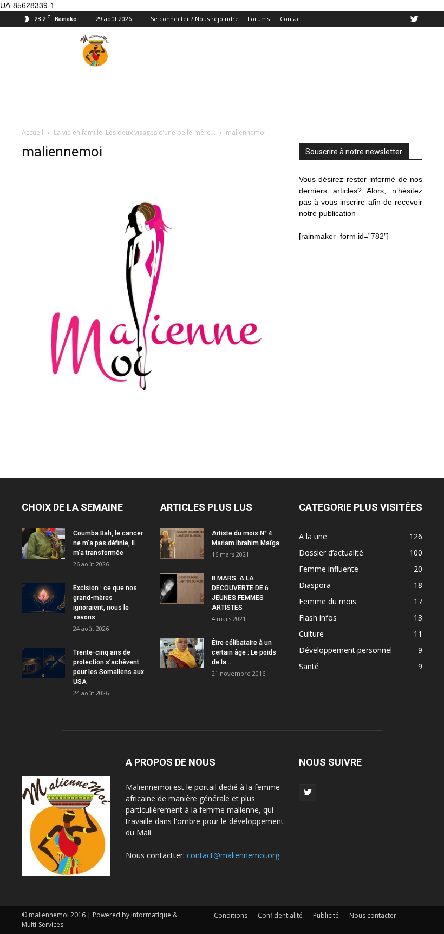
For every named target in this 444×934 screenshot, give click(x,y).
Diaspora (315, 585)
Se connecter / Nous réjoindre (195, 19)
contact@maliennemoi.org (233, 855)
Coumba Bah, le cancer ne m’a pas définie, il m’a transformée (108, 543)
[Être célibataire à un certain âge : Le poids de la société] (182, 653)
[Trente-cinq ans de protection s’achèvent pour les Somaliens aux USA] (43, 663)
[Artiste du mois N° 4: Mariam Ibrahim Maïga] (182, 543)
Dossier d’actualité (331, 552)
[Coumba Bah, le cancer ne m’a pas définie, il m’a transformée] (43, 543)
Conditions (230, 915)
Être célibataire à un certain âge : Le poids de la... (244, 652)
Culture (311, 634)
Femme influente (328, 569)
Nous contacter (372, 915)
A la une (313, 536)
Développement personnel (345, 650)
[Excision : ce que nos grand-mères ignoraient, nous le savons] (43, 598)
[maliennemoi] (153, 430)
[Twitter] (414, 18)
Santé (309, 666)
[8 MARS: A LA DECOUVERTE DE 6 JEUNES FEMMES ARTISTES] (182, 588)
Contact (291, 19)
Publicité (326, 915)
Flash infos (318, 617)
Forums (258, 19)
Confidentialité (280, 915)
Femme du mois (327, 601)
